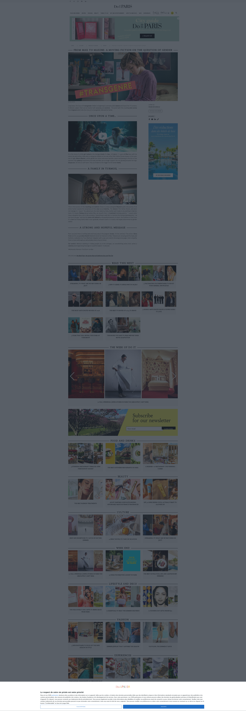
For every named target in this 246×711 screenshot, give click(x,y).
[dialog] (123, 696)
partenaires (55, 695)
